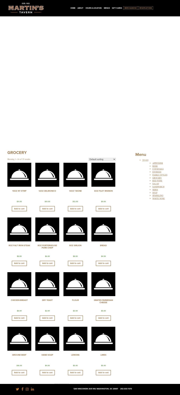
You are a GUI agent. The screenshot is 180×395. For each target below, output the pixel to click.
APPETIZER (157, 163)
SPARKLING (157, 195)
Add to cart (19, 208)
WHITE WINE (158, 198)
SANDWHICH (158, 186)
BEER (155, 166)
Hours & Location (94, 8)
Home (72, 8)
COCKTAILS (157, 169)
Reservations (145, 8)
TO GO (145, 160)
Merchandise (130, 8)
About (80, 8)
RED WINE (157, 180)
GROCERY (157, 177)
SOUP (154, 192)
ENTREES (156, 171)
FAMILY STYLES (159, 174)
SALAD (155, 183)
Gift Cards (117, 8)
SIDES (155, 189)
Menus (107, 8)
